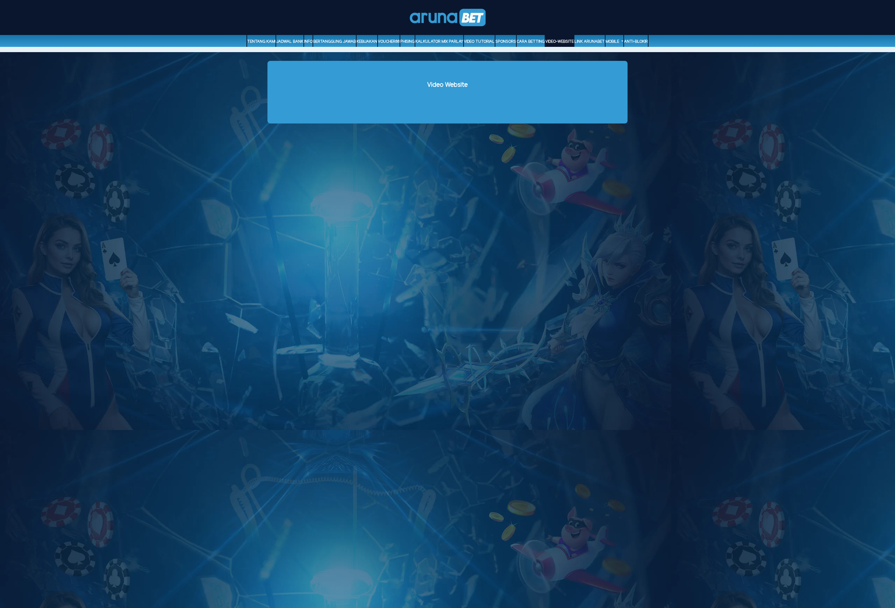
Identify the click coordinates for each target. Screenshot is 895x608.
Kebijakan (367, 41)
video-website (559, 41)
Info (308, 41)
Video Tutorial (479, 41)
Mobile (613, 41)
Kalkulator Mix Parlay (439, 41)
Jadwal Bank (289, 41)
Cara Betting (531, 41)
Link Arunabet (589, 41)
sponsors (505, 41)
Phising (407, 41)
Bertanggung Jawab (334, 41)
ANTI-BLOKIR (636, 41)
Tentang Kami (261, 41)
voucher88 (389, 41)
